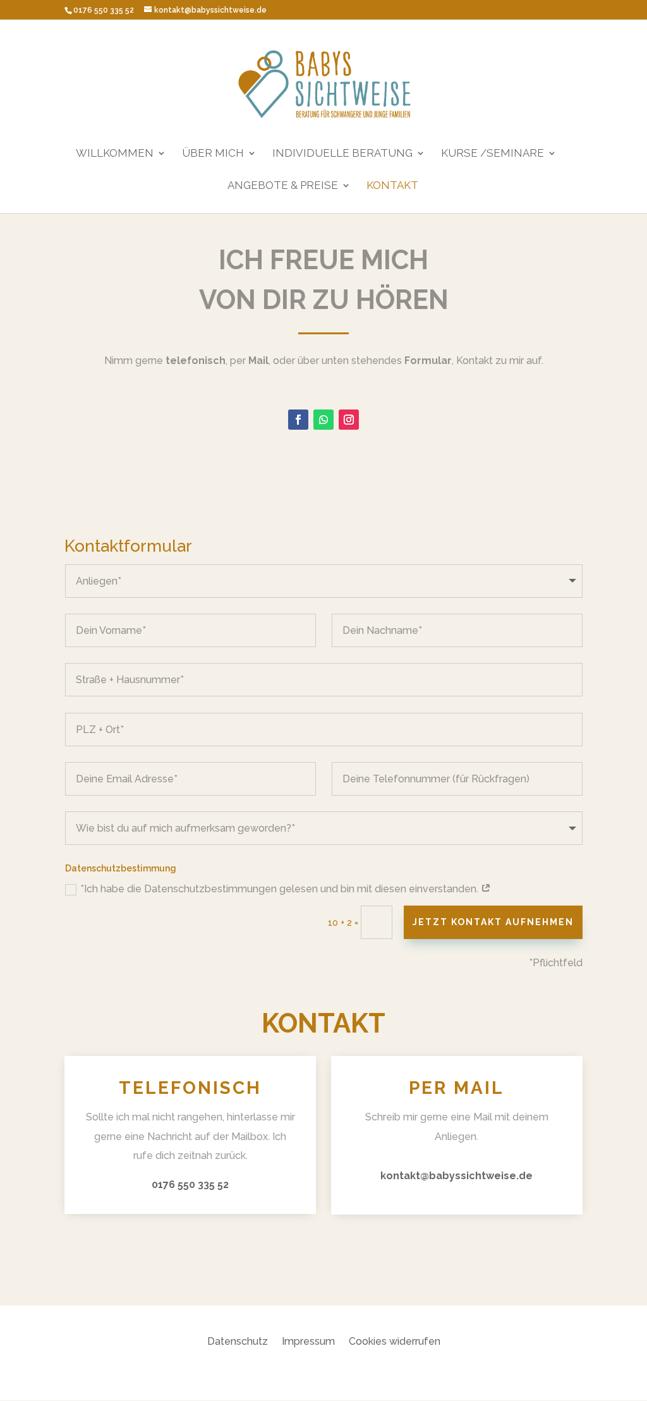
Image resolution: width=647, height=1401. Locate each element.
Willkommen (115, 154)
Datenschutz (237, 1342)
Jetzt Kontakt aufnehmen (493, 922)
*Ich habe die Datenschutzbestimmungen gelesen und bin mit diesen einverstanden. (280, 889)
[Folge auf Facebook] (298, 419)
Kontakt (392, 186)
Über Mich (213, 154)
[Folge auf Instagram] (349, 419)
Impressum (308, 1342)
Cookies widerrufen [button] (394, 1342)
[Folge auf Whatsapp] (323, 419)
